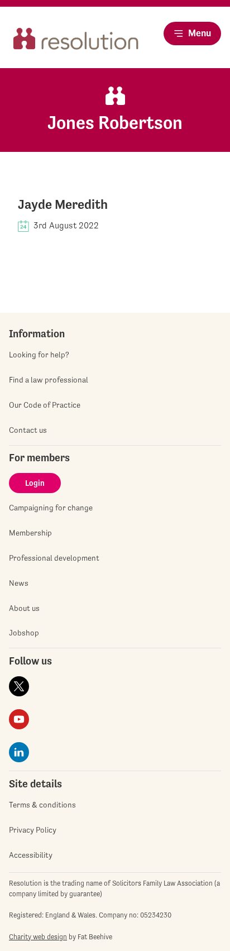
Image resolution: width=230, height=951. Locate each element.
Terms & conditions (42, 804)
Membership (30, 532)
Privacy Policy (32, 829)
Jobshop (24, 632)
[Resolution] (76, 42)
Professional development (54, 557)
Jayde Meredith (63, 204)
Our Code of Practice (44, 404)
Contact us (28, 430)
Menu (199, 33)
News (18, 583)
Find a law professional (48, 379)
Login (35, 483)
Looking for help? (39, 354)
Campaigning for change (51, 507)
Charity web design (38, 937)
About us (24, 608)
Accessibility (30, 854)
